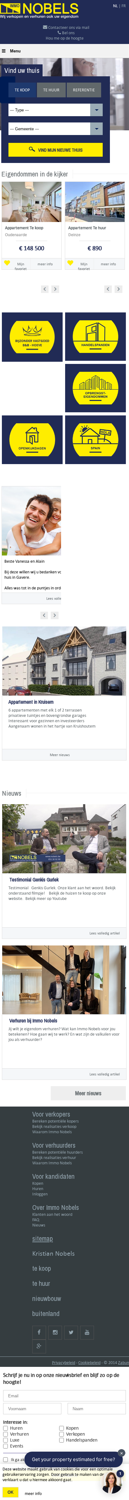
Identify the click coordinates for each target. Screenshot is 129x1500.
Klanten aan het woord (52, 1214)
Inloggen (40, 1194)
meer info (45, 264)
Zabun (123, 1362)
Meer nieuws (60, 754)
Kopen (37, 1183)
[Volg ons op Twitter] (71, 1333)
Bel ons (68, 32)
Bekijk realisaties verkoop (54, 1126)
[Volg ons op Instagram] (55, 1333)
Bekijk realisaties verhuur (54, 1157)
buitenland (45, 1313)
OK (10, 1492)
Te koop (22, 90)
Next (56, 288)
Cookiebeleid (89, 1362)
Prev (47, 288)
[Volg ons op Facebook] (39, 1333)
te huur (41, 1283)
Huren (37, 1188)
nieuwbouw (46, 1298)
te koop (41, 1268)
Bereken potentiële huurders (57, 1152)
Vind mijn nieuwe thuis (60, 150)
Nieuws (38, 1225)
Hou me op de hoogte (65, 38)
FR (123, 5)
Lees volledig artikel (105, 933)
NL (115, 5)
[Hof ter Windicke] (8, 736)
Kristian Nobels (53, 1253)
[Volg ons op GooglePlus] (39, 1346)
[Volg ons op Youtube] (87, 1333)
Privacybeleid (63, 1362)
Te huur (51, 90)
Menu (15, 51)
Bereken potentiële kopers (55, 1121)
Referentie (84, 90)
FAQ (35, 1219)
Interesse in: (15, 1422)
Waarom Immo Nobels (52, 1131)
